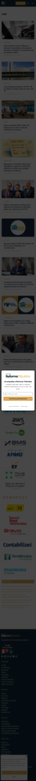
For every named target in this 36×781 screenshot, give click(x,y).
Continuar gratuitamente (18, 399)
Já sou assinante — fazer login (18, 406)
